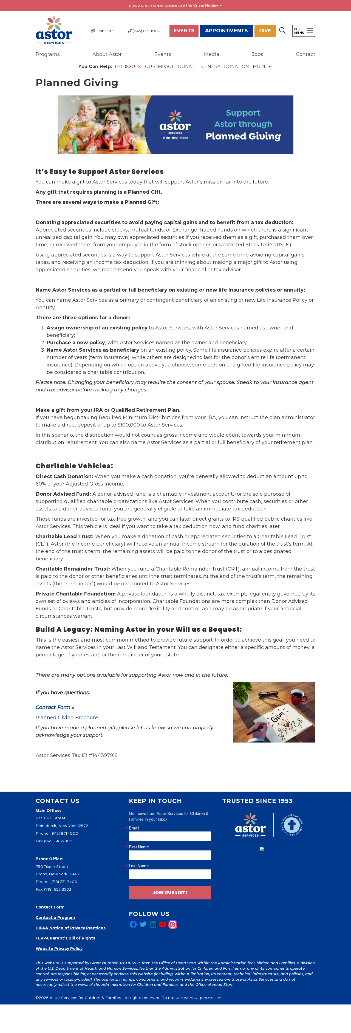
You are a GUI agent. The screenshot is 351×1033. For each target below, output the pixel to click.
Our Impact (159, 66)
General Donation (225, 66)
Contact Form (53, 707)
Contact (305, 54)
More (260, 66)
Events (184, 31)
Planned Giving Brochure (67, 718)
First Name (139, 847)
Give (265, 31)
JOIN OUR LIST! (170, 892)
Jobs (257, 54)
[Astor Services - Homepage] (54, 30)
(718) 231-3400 (63, 881)
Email (134, 828)
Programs (48, 54)
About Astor (107, 54)
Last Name (139, 865)
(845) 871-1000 (64, 833)
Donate (187, 66)
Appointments (226, 31)
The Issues (127, 66)
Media (211, 54)
